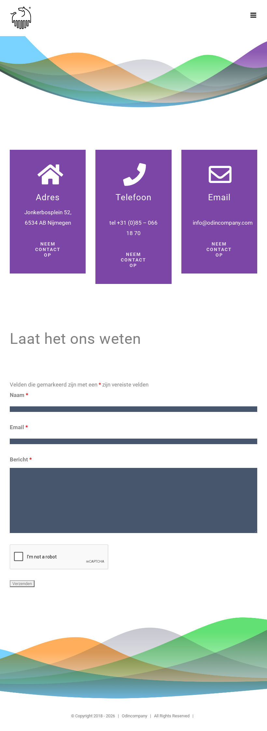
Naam (19, 395)
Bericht (21, 459)
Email (19, 427)
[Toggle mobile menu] (253, 15)
